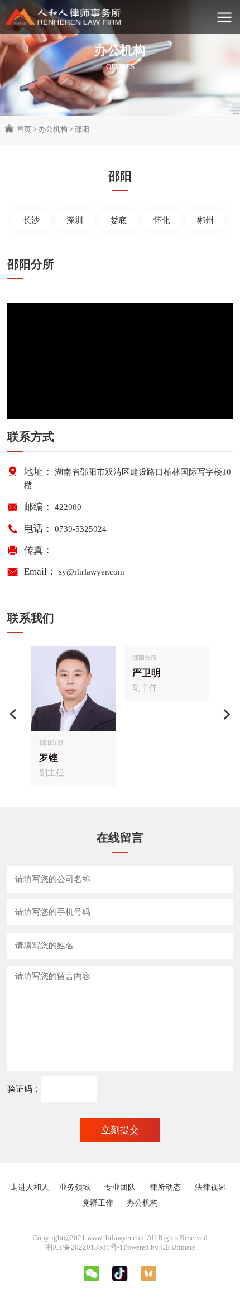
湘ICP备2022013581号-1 (84, 1247)
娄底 (118, 220)
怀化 (161, 220)
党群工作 (97, 1202)
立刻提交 (120, 1130)
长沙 (31, 220)
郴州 (205, 220)
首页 (24, 129)
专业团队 (120, 1187)
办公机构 (53, 129)
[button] (13, 714)
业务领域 (74, 1187)
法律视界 (210, 1187)
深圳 (74, 220)
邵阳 (82, 129)
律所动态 (165, 1187)
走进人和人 (29, 1187)
